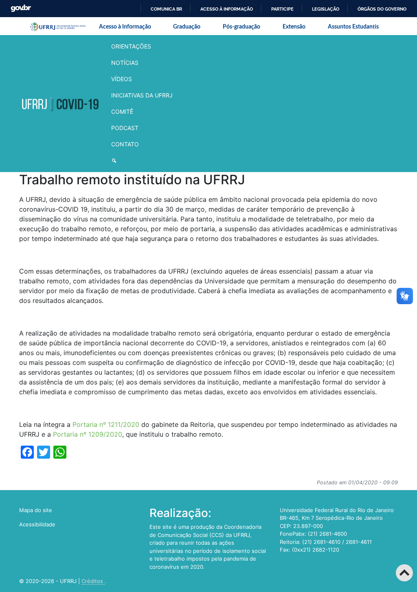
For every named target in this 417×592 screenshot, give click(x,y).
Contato (125, 144)
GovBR (21, 8)
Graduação (186, 27)
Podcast (124, 127)
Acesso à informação (226, 9)
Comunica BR (166, 9)
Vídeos (121, 78)
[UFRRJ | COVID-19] (60, 104)
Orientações (131, 46)
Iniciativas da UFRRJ (142, 95)
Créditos (93, 581)
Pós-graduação (241, 27)
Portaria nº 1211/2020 (105, 424)
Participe (282, 9)
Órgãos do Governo (382, 9)
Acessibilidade (37, 524)
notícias (124, 62)
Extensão (294, 27)
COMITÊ (122, 111)
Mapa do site (35, 510)
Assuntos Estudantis (353, 27)
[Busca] (142, 160)
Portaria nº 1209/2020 (87, 434)
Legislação (325, 9)
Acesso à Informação (125, 27)
